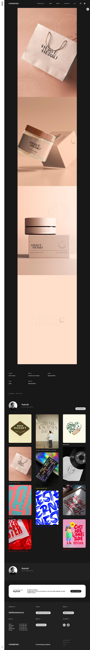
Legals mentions (66, 640)
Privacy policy (66, 642)
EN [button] (74, 3)
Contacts (66, 3)
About (58, 3)
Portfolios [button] (40, 3)
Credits (64, 644)
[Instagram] (81, 3)
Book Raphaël (80, 408)
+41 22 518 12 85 (23, 627)
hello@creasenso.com (16, 612)
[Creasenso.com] (14, 3)
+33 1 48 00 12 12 (23, 624)
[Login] (85, 3)
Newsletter (69, 612)
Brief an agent (41, 625)
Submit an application (43, 612)
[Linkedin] (68, 625)
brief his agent (76, 591)
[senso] (2, 3)
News (50, 3)
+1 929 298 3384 (23, 625)
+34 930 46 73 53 (23, 628)
